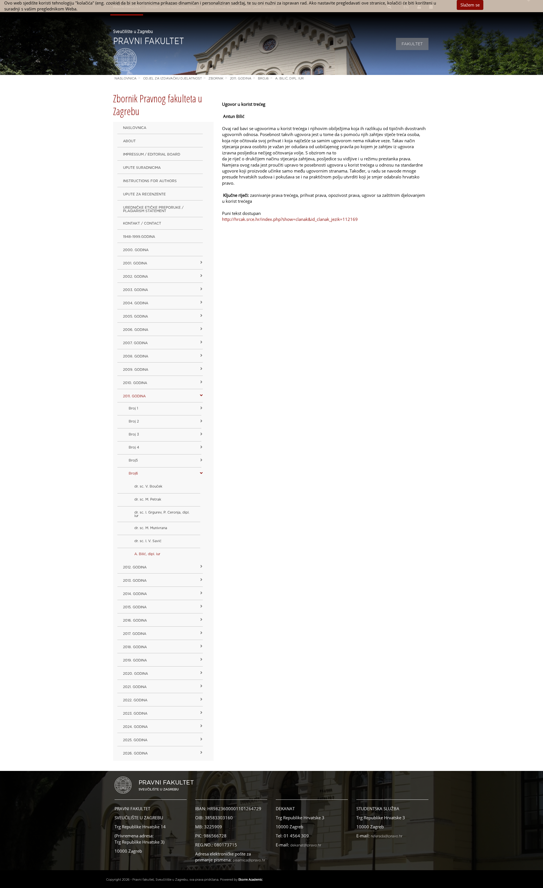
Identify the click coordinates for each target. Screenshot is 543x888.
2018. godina (135, 647)
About (129, 141)
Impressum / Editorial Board (151, 154)
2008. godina (135, 356)
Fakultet (412, 44)
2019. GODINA (135, 660)
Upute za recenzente (144, 194)
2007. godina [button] (135, 343)
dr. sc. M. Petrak (147, 499)
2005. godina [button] (135, 316)
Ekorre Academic (250, 879)
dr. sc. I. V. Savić (147, 541)
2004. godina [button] (135, 303)
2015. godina (134, 607)
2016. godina (135, 620)
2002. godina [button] (135, 276)
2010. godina (135, 383)
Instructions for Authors (150, 181)
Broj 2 (134, 421)
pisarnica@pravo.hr (249, 860)
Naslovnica (126, 78)
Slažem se (470, 5)
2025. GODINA (135, 740)
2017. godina (134, 633)
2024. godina (135, 726)
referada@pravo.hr (386, 836)
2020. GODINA (135, 673)
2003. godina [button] (135, 290)
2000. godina (135, 250)
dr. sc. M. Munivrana (150, 528)
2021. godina (134, 687)
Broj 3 (134, 434)
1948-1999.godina (139, 236)
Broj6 (263, 78)
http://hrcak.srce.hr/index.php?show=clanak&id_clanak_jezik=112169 (290, 219)
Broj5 (133, 460)
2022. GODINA (135, 700)
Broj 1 (133, 408)
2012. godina (134, 567)
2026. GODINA (135, 753)
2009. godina (135, 369)
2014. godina (135, 594)
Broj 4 (134, 447)
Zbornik (215, 78)
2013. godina (134, 580)
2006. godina (135, 329)
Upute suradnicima (142, 167)
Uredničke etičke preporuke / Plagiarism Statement (153, 209)
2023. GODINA (135, 713)
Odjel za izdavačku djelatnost (172, 78)
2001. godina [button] (135, 263)
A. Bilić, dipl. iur (289, 78)
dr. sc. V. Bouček (148, 486)
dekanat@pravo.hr (305, 845)
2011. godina (240, 78)
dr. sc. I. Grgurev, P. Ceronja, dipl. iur (161, 514)
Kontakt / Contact (142, 223)
